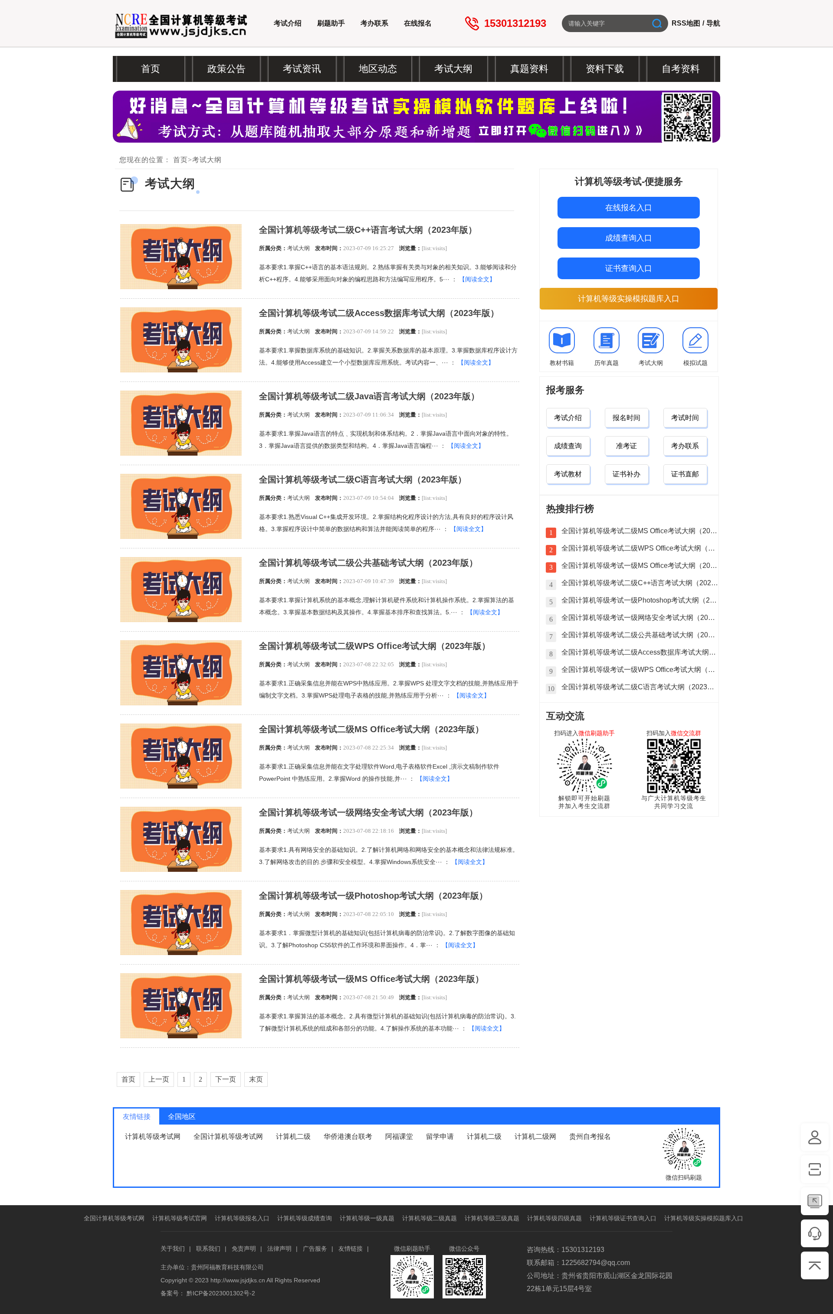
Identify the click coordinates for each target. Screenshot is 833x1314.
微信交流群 (686, 733)
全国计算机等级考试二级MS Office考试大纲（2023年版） (371, 729)
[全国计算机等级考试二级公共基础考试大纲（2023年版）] (181, 589)
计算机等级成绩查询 (304, 1218)
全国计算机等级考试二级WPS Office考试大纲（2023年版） (374, 646)
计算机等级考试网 (152, 1136)
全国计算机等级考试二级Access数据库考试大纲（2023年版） (379, 313)
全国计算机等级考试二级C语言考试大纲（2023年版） (362, 479)
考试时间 (685, 417)
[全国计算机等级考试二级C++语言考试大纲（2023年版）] (181, 256)
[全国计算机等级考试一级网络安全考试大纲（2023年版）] (181, 839)
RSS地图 (686, 23)
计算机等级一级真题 (367, 1218)
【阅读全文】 (477, 279)
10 (551, 688)
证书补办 (626, 474)
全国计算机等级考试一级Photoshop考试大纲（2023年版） (373, 895)
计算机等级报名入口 (242, 1218)
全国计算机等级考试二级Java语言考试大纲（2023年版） (369, 396)
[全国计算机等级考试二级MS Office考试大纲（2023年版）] (181, 756)
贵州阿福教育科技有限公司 (227, 1267)
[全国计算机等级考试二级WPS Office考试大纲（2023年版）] (181, 672)
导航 (713, 23)
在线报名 (418, 23)
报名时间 (626, 417)
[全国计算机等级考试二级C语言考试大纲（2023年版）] (181, 506)
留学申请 (440, 1136)
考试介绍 (288, 23)
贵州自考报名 (590, 1136)
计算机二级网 (535, 1136)
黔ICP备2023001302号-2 (221, 1293)
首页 (180, 159)
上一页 (158, 1079)
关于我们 (173, 1248)
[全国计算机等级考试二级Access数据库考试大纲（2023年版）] (181, 339)
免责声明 (244, 1248)
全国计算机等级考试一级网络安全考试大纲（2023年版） (368, 812)
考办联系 (374, 23)
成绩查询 (568, 446)
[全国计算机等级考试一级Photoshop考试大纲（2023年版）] (181, 922)
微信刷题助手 (596, 733)
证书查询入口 (628, 268)
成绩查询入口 (628, 238)
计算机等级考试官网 (179, 1218)
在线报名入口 (628, 207)
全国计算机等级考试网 (228, 1136)
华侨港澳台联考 (348, 1136)
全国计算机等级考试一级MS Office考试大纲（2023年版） (371, 979)
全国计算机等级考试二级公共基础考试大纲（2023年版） (368, 562)
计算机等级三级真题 (492, 1218)
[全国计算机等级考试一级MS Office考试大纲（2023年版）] (181, 1005)
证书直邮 (685, 474)
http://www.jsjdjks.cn (237, 1280)
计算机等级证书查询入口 (623, 1218)
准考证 (626, 446)
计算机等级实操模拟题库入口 (628, 298)
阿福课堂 (399, 1136)
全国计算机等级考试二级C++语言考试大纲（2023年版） (368, 230)
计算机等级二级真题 (429, 1218)
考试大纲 (207, 159)
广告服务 (315, 1248)
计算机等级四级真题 (554, 1218)
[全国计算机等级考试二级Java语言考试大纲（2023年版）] (181, 423)
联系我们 (208, 1248)
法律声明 (279, 1248)
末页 (256, 1079)
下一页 (225, 1079)
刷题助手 (331, 23)
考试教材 (568, 474)
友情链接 (350, 1248)
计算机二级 (293, 1136)
